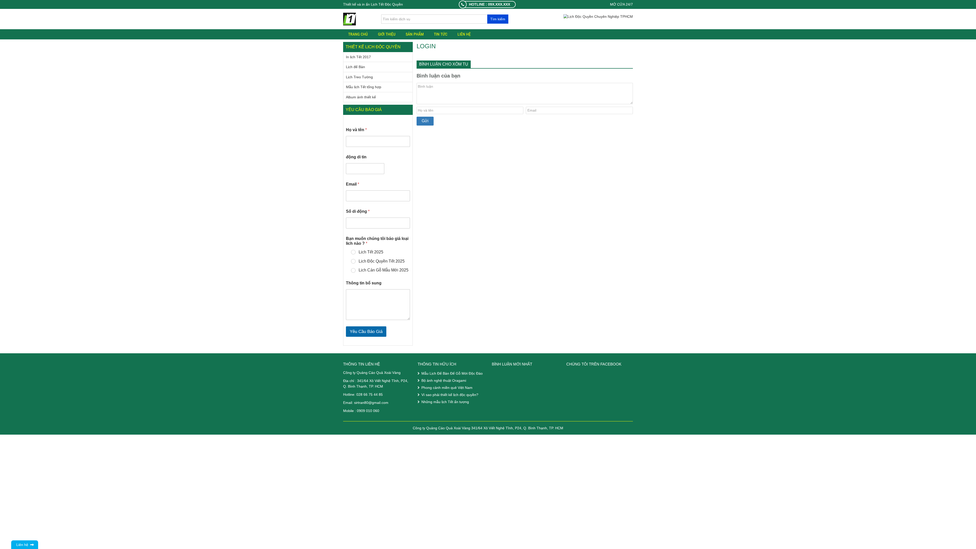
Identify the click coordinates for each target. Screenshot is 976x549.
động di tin (356, 157)
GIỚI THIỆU (386, 34)
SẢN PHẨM (415, 34)
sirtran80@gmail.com (371, 403)
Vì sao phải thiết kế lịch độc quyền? (449, 395)
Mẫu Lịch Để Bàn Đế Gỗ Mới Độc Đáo (452, 373)
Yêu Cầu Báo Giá (366, 331)
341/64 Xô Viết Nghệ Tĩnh (378, 381)
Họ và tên (356, 130)
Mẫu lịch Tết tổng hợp (363, 87)
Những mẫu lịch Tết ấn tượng (445, 402)
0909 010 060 (368, 411)
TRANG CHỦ (358, 34)
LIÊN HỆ (464, 34)
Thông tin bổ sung (364, 283)
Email (352, 184)
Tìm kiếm (497, 19)
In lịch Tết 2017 (358, 57)
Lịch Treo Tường (359, 77)
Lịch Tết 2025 (371, 252)
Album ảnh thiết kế (361, 97)
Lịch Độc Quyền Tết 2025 (382, 261)
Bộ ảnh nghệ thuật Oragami (443, 380)
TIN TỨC (440, 34)
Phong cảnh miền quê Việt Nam (446, 388)
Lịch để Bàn (355, 67)
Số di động (358, 211)
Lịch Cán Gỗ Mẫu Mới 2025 (383, 270)
